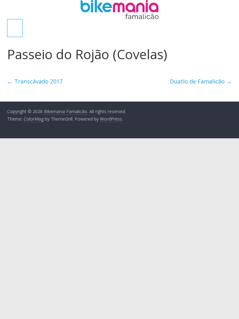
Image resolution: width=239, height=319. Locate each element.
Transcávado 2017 (35, 81)
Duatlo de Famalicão (201, 81)
